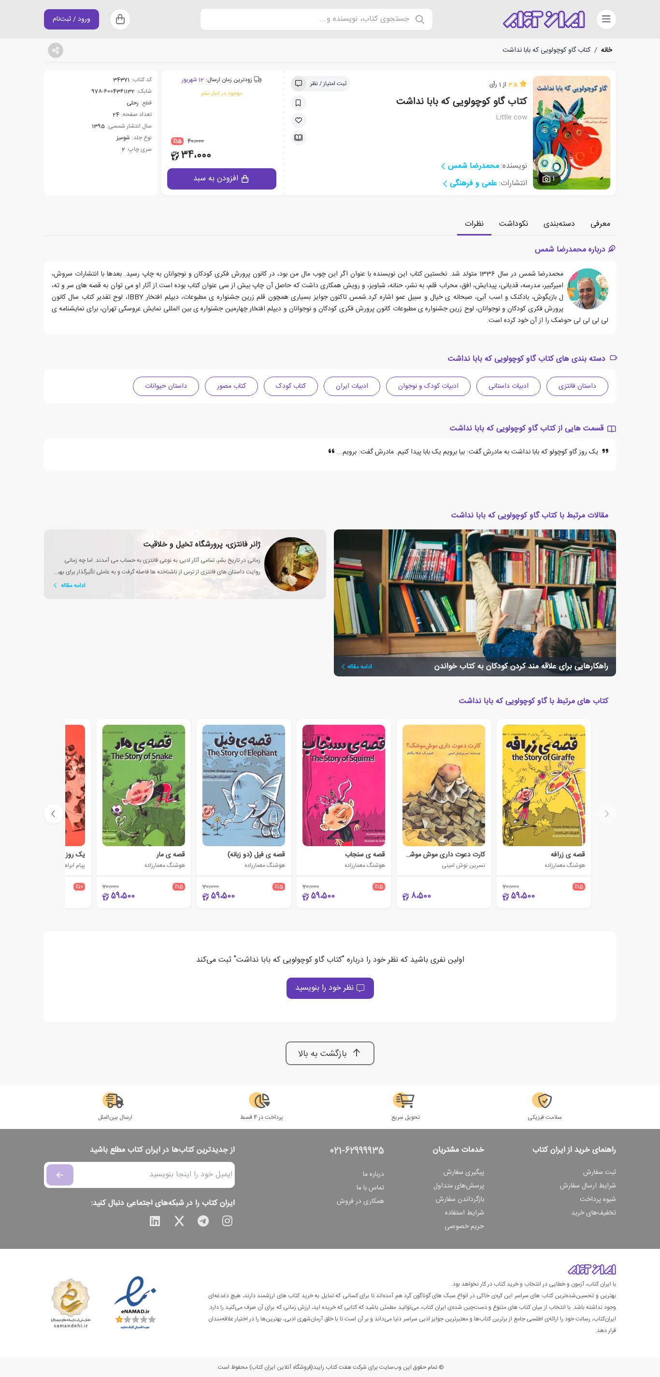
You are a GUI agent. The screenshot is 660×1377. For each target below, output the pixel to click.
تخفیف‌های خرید (593, 1213)
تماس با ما (370, 1188)
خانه (606, 50)
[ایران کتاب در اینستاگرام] (227, 1223)
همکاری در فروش (360, 1201)
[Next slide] (53, 813)
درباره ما (373, 1174)
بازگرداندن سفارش (460, 1199)
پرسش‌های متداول (458, 1186)
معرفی (600, 224)
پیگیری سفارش (464, 1172)
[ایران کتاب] (544, 19)
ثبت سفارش (599, 1172)
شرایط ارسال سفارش (588, 1186)
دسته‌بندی (559, 224)
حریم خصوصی (464, 1226)
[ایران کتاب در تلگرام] (203, 1223)
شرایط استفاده (464, 1213)
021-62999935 (357, 1151)
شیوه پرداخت (598, 1199)
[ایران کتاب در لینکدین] (155, 1223)
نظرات (474, 224)
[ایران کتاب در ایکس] (179, 1223)
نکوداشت (513, 224)
